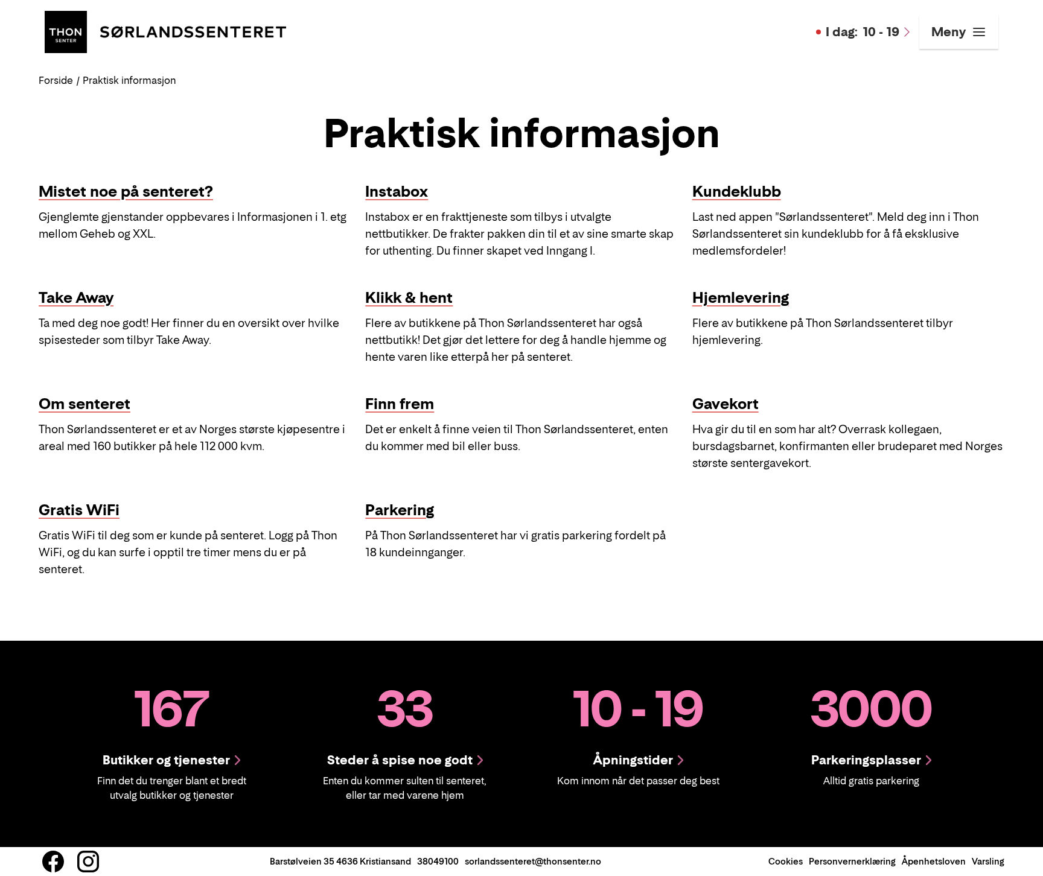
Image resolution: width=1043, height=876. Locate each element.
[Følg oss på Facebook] (53, 861)
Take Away (76, 297)
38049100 (438, 861)
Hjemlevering (740, 297)
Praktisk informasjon (129, 80)
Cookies (785, 861)
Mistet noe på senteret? (126, 191)
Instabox (396, 191)
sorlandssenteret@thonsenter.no (533, 861)
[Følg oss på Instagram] (88, 861)
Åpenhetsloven (934, 861)
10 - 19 (862, 32)
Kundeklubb (736, 191)
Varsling (988, 861)
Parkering (399, 510)
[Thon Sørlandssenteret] (165, 31)
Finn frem (399, 404)
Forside (56, 80)
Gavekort (725, 404)
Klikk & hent (409, 297)
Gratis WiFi (79, 510)
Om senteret (84, 404)
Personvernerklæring (852, 861)
